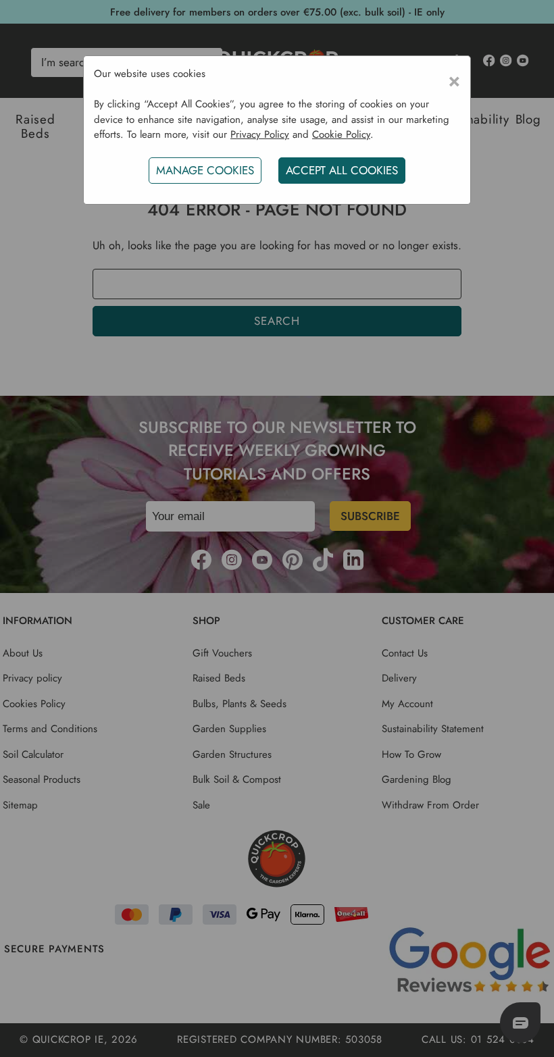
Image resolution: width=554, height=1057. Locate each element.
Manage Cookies (205, 170)
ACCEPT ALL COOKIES (342, 170)
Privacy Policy (259, 134)
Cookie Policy (341, 134)
